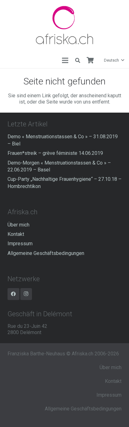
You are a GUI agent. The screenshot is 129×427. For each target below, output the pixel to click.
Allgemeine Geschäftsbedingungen (46, 253)
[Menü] (65, 60)
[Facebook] (13, 294)
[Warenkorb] (90, 60)
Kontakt (16, 234)
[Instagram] (26, 294)
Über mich (18, 225)
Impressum (20, 244)
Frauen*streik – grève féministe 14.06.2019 (55, 153)
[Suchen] (77, 60)
